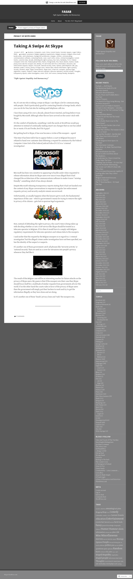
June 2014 (99, 224)
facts (58, 60)
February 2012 (100, 285)
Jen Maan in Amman (102, 444)
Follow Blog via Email (107, 60)
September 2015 (101, 193)
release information (60, 67)
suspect (23, 71)
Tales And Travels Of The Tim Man (107, 440)
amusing (110, 508)
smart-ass (55, 69)
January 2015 (100, 208)
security (16, 69)
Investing (100, 318)
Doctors (100, 353)
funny (99, 525)
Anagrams (99, 302)
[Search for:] (104, 291)
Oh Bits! (98, 377)
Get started (82, 2)
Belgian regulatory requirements (44, 54)
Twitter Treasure (101, 99)
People (106, 542)
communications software (22, 58)
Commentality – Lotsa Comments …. (107, 471)
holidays (98, 348)
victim (42, 73)
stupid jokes (114, 555)
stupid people (102, 558)
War (97, 429)
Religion (99, 401)
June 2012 (99, 276)
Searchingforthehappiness (104, 442)
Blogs (104, 512)
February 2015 (100, 206)
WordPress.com (101, 499)
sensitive (22, 69)
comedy (98, 329)
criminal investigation (67, 58)
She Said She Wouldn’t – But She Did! (108, 134)
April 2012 (99, 281)
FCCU (69, 60)
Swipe (35, 71)
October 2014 (100, 215)
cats (98, 381)
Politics (78, 52)
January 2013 (100, 261)
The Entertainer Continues (105, 145)
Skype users (47, 69)
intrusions (70, 64)
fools (120, 522)
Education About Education (105, 93)
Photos (98, 387)
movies (109, 539)
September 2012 (101, 270)
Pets (97, 379)
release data (49, 67)
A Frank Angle (100, 477)
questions (99, 549)
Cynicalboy (99, 473)
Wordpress (71, 73)
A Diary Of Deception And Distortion (108, 479)
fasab (66, 12)
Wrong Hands (100, 455)
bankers (99, 309)
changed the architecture (42, 56)
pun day (117, 545)
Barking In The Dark (102, 460)
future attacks (63, 62)
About (60, 21)
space (114, 552)
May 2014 (99, 226)
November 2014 (101, 213)
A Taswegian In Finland (103, 464)
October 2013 (100, 241)
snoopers (62, 69)
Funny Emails (100, 468)
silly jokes (108, 552)
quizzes (110, 549)
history (98, 529)
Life (117, 532)
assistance (30, 54)
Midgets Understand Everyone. (106, 178)
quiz (105, 549)
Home (53, 21)
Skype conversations (36, 69)
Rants (15, 54)
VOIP (46, 73)
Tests (97, 412)
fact (54, 60)
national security (46, 66)
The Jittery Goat (101, 447)
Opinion (58, 66)
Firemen (98, 339)
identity (39, 64)
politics (22, 67)
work (115, 564)
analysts (23, 54)
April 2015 (99, 202)
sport (117, 552)
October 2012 (100, 267)
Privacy (27, 67)
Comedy (114, 511)
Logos (99, 414)
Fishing (98, 342)
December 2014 (101, 211)
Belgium (69, 54)
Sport (98, 407)
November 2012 (101, 265)
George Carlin (100, 344)
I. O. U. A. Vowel (101, 132)
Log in (98, 492)
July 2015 (99, 195)
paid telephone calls (68, 66)
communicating (67, 56)
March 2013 (99, 257)
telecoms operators (56, 71)
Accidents (99, 300)
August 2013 (100, 246)
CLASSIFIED (99, 326)
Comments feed (101, 497)
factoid (107, 522)
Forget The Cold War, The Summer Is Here (110, 130)
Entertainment (115, 518)
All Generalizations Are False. (105, 152)
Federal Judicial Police (34, 62)
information (62, 64)
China (108, 512)
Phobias (98, 385)
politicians (102, 545)
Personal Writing (113, 542)
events (98, 522)
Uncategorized (101, 420)
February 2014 (100, 232)
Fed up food (100, 453)
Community (99, 515)
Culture (109, 515)
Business (30, 52)
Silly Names (99, 405)
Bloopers (99, 313)
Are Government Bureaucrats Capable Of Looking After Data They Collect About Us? (109, 173)
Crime (48, 52)
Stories (98, 409)
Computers (37, 52)
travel (98, 416)
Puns (97, 392)
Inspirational (100, 361)
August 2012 (100, 272)
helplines (99, 346)
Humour (98, 359)
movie (105, 539)
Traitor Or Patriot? (102, 180)
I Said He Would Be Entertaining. (107, 165)
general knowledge (108, 525)
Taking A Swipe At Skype (38, 46)
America (103, 509)
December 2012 (101, 263)
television (112, 558)
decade (31, 60)
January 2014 (100, 235)
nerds (54, 66)
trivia (109, 561)
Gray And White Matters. (104, 114)
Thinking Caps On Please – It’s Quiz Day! (109, 163)
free (57, 62)
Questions (99, 394)
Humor (105, 528)
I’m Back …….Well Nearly (104, 86)
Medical (99, 357)
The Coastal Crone (102, 462)
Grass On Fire (100, 466)
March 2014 (99, 230)
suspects (30, 71)
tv (96, 418)
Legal (74, 52)
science (103, 552)
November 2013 (101, 239)
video (98, 427)
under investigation (34, 73)
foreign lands (51, 62)
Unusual (98, 422)
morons (99, 539)
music (114, 539)
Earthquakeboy (101, 449)
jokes (114, 532)
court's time (51, 58)
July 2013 (99, 248)
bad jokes (117, 509)
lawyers (69, 52)
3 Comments (20, 316)
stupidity (107, 554)
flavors (44, 62)
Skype (27, 69)
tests (120, 558)
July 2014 (99, 222)
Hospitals (99, 350)
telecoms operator (44, 71)
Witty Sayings (100, 431)
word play (102, 564)
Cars (97, 322)
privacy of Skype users (38, 67)
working (120, 564)
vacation (98, 425)
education (101, 518)
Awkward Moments (102, 304)
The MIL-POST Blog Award (73, 21)
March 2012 (99, 283)
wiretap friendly (62, 73)
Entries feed (100, 495)
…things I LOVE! (101, 451)
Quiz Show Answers (102, 396)
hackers (71, 62)
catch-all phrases (27, 56)
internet (107, 532)
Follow (100, 76)
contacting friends (36, 58)
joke (111, 532)
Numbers (99, 374)
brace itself (76, 54)
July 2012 (99, 274)
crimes (57, 58)
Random (117, 548)
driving (99, 324)
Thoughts (77, 71)
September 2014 (101, 217)
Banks (98, 307)
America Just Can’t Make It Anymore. (108, 106)
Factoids (63, 52)
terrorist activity (68, 71)
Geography (117, 525)
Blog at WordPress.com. (11, 574)
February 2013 (100, 259)
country (105, 515)
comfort (59, 56)
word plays (110, 564)
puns (121, 545)
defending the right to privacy (43, 60)
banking (100, 311)
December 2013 (101, 237)
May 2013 (99, 252)
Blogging (99, 512)
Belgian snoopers (60, 54)
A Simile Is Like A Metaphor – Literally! (109, 108)
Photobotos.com (101, 481)
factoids (112, 522)
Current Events (55, 52)
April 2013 (99, 254)
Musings (120, 539)
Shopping (99, 403)
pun (112, 545)
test (117, 558)
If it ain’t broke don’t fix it (50, 64)
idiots (120, 529)
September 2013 (101, 243)
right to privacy (72, 67)
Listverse (99, 457)
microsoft (37, 66)
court (43, 52)
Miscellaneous (109, 535)
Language (99, 363)
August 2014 (100, 219)
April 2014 (99, 228)
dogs (98, 383)
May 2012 (99, 278)
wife (97, 564)
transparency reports (20, 73)
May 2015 (99, 200)
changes (53, 56)
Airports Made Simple (103, 475)
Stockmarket (101, 320)
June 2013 (99, 250)
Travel (106, 561)
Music (98, 372)
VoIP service (52, 73)
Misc (98, 535)
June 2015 (99, 198)
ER (98, 355)
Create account (101, 490)
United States (116, 561)
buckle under (18, 56)
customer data (23, 60)
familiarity (63, 60)
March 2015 (99, 204)
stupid (99, 554)
